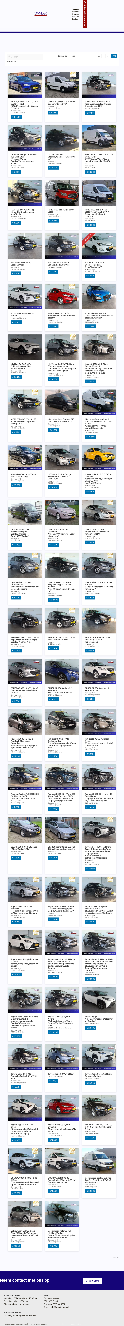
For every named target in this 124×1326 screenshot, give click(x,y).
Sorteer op (62, 56)
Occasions (76, 12)
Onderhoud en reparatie (75, 9)
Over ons (75, 14)
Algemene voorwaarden (71, 1324)
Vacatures (75, 16)
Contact (75, 19)
